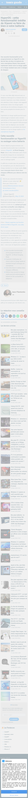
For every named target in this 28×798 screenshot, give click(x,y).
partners (10, 763)
